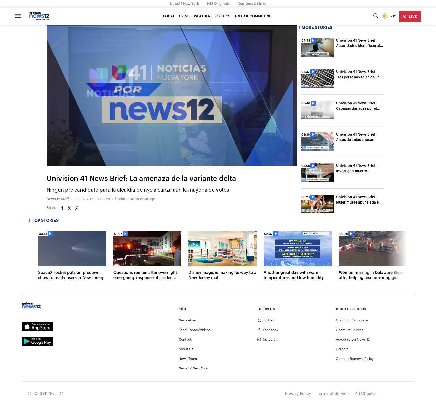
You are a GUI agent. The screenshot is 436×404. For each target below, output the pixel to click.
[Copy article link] (76, 208)
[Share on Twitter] (69, 208)
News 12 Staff (58, 199)
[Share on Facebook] (62, 208)
